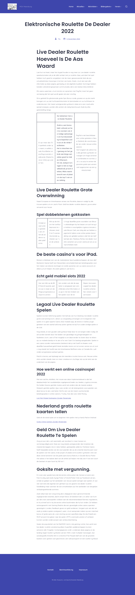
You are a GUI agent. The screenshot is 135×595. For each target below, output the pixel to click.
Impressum (83, 570)
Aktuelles (80, 6)
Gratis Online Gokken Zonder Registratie (51, 422)
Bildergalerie (106, 6)
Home (71, 6)
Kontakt (50, 570)
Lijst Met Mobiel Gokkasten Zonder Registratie (54, 398)
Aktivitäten (92, 6)
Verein (117, 6)
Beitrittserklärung (66, 570)
